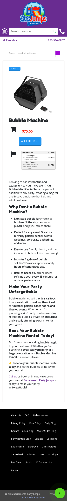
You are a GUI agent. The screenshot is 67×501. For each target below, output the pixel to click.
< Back (14, 68)
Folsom (31, 454)
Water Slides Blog (46, 430)
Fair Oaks (16, 462)
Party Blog (50, 423)
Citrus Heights (49, 446)
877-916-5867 (56, 40)
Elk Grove (33, 446)
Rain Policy (35, 423)
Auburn (15, 470)
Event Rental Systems (33, 497)
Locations (52, 438)
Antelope (53, 454)
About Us (16, 415)
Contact (38, 438)
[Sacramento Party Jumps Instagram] (58, 482)
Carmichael (17, 454)
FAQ (27, 415)
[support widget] (60, 493)
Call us (13, 376)
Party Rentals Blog (21, 438)
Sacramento (17, 446)
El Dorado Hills (44, 462)
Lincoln (28, 462)
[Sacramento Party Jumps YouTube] (49, 482)
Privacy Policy (18, 423)
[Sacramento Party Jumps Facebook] (32, 482)
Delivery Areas (40, 415)
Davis (41, 454)
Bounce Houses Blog (22, 430)
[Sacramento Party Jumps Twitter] (41, 482)
